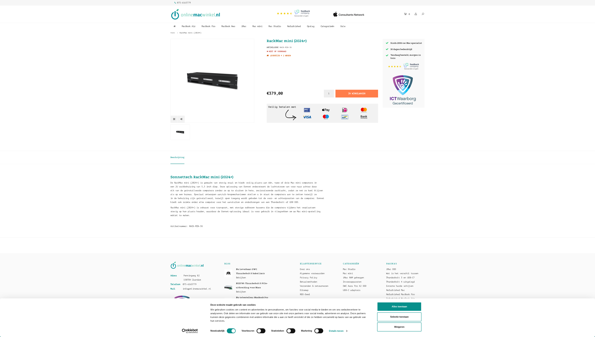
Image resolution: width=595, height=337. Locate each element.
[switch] (261, 330)
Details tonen (336, 331)
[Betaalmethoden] (307, 110)
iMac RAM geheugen (353, 277)
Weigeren (399, 327)
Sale (342, 26)
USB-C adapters (351, 290)
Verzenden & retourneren (314, 286)
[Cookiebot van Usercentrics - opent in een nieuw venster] (189, 331)
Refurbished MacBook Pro (400, 294)
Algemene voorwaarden (312, 273)
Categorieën (327, 26)
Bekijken (241, 277)
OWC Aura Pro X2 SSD (354, 286)
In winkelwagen (356, 93)
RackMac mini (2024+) (190, 33)
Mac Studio (275, 26)
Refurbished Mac (395, 290)
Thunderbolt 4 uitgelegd (400, 282)
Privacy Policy (308, 277)
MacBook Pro (208, 26)
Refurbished (294, 26)
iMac (243, 26)
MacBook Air (188, 26)
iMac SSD (391, 269)
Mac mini (257, 26)
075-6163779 (184, 3)
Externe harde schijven (399, 286)
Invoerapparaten (352, 282)
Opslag (310, 26)
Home (172, 33)
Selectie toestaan (399, 316)
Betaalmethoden (308, 282)
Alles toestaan (399, 306)
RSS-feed (305, 294)
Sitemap (304, 290)
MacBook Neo (228, 26)
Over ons (305, 269)
